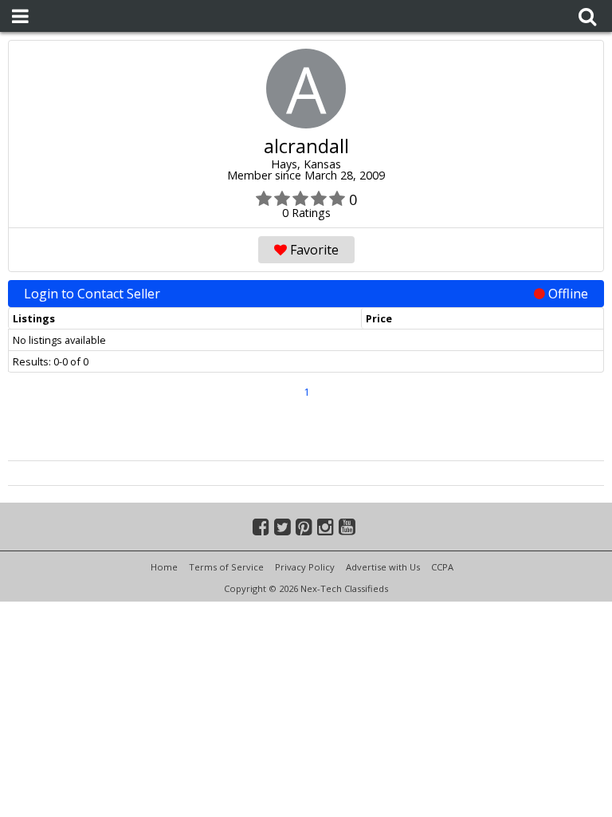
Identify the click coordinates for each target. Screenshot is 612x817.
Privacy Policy (305, 567)
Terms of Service (226, 567)
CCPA (442, 567)
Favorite (313, 250)
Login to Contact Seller (306, 293)
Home (164, 567)
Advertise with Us (383, 567)
